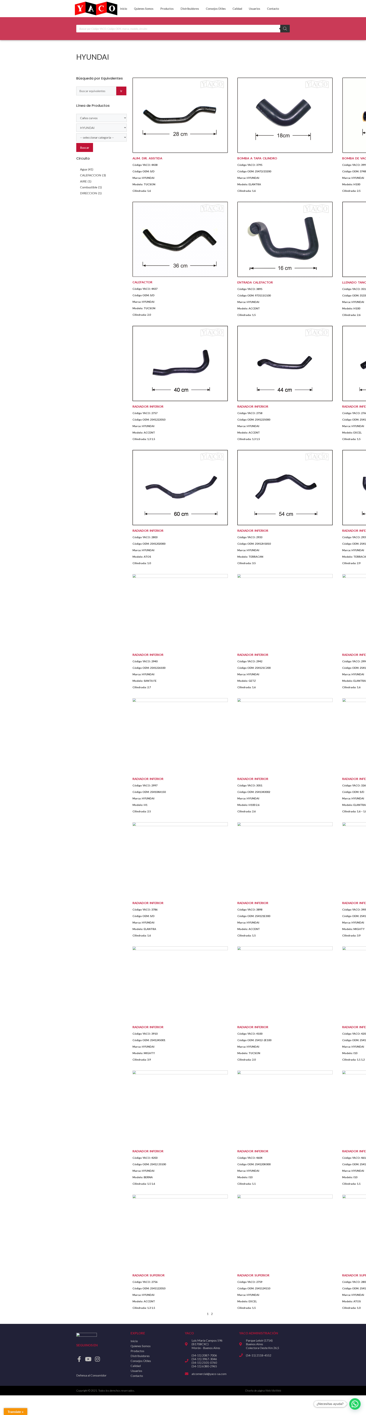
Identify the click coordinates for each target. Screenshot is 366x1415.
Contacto (273, 8)
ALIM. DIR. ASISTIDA (147, 158)
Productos (167, 8)
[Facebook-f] (79, 1359)
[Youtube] (88, 1359)
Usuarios (254, 8)
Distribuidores (190, 8)
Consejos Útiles (216, 8)
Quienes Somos (143, 8)
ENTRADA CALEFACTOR (255, 282)
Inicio (123, 8)
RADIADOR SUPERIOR (148, 1275)
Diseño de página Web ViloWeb (263, 1390)
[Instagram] (97, 1359)
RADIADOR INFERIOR (147, 406)
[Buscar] (285, 28)
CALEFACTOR (142, 282)
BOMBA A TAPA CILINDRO (257, 158)
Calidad (237, 8)
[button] (355, 1404)
